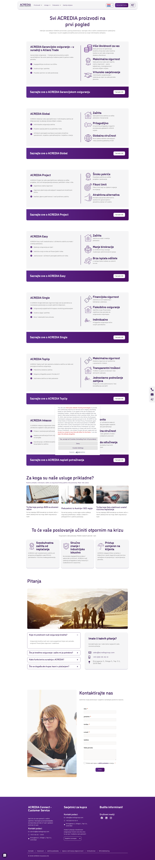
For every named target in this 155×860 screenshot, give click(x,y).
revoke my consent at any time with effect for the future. (74, 432)
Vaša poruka (88, 747)
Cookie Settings (78, 448)
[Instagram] (111, 818)
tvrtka (86, 724)
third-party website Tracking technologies (78, 407)
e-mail (86, 732)
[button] (38, 5)
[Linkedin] (106, 818)
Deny (78, 443)
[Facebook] (102, 818)
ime (85, 709)
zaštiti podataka (103, 763)
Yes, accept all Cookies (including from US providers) (78, 439)
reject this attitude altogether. (66, 434)
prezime (87, 716)
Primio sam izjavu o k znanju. (100, 763)
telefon (86, 740)
